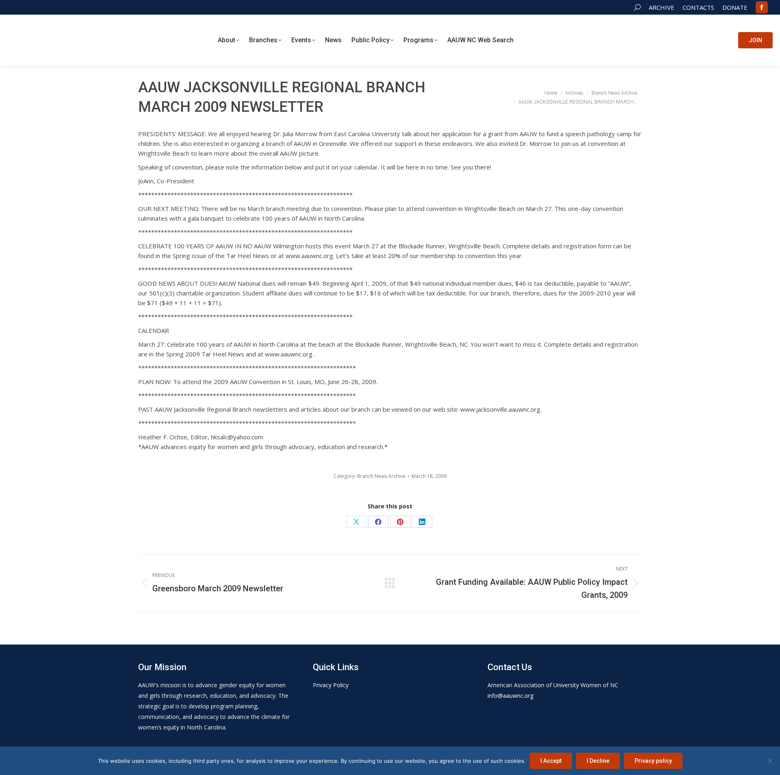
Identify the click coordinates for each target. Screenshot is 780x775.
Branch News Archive (381, 476)
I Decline (598, 761)
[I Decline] (770, 761)
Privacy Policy (331, 685)
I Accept (550, 761)
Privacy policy (653, 761)
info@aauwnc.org (510, 695)
